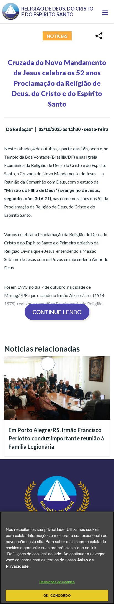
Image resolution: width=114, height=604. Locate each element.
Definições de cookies (57, 581)
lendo (57, 312)
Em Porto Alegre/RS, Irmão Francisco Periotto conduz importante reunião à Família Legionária (56, 438)
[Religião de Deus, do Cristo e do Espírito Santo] (57, 511)
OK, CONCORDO (56, 595)
